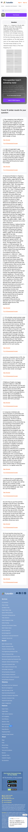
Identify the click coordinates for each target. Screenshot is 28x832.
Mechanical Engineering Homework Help (11, 659)
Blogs (3, 740)
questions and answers (11, 6)
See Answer (6, 140)
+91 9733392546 (7, 800)
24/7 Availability (5, 716)
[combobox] (14, 10)
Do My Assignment (6, 633)
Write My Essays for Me (7, 690)
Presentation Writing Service (8, 615)
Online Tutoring (5, 622)
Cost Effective (5, 719)
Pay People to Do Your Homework (10, 685)
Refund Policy (5, 745)
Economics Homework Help (8, 664)
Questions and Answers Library (9, 625)
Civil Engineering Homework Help (9, 651)
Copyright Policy (5, 755)
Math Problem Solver (7, 628)
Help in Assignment (6, 703)
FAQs (3, 742)
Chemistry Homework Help (8, 649)
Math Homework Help (7, 643)
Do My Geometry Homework (8, 672)
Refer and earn (5, 726)
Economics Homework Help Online (10, 695)
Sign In (20, 2)
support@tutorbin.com (8, 798)
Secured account (6, 724)
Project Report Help (6, 610)
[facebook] (17, 593)
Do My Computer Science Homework (10, 677)
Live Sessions (5, 602)
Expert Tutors (5, 708)
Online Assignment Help (7, 620)
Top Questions (5, 760)
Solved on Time (5, 721)
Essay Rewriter (5, 729)
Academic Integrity (6, 757)
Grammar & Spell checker (8, 734)
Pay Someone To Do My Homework (10, 635)
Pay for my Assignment (7, 687)
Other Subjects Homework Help (9, 666)
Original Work (5, 711)
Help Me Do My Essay (7, 700)
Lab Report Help (5, 607)
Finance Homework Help (7, 654)
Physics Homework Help (7, 646)
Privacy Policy (5, 747)
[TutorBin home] (8, 2)
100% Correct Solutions (7, 714)
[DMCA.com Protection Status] (12, 789)
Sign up (25, 2)
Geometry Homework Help (8, 698)
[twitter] (25, 593)
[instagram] (22, 593)
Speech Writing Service (7, 612)
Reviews (4, 752)
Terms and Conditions (7, 750)
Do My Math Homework (7, 669)
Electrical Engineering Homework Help (11, 656)
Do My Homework (6, 630)
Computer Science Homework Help (10, 661)
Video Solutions (5, 617)
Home (2, 6)
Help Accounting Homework (8, 693)
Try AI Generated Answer (10, 143)
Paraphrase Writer (6, 731)
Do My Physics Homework (8, 679)
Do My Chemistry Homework (8, 674)
